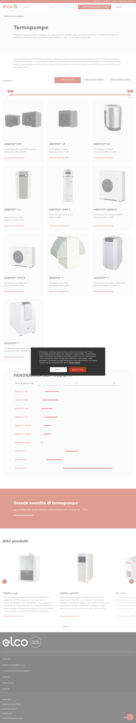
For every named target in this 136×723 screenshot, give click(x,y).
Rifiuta (58, 369)
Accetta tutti (77, 369)
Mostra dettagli (74, 362)
